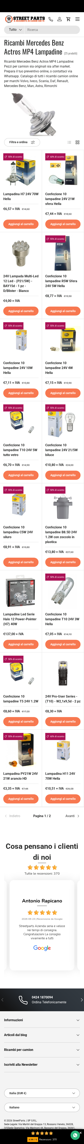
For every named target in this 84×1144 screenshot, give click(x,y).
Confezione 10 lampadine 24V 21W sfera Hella (60, 199)
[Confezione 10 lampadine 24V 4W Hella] (63, 339)
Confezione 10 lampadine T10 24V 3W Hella (62, 619)
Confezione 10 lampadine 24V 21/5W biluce (61, 450)
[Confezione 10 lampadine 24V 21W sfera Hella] (63, 170)
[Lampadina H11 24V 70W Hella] (63, 750)
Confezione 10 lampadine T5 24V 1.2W (20, 698)
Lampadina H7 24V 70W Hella (21, 196)
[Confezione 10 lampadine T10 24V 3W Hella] (63, 591)
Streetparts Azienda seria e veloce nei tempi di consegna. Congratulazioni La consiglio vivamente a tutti (42, 932)
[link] (16, 816)
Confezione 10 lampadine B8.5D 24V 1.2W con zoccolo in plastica (61, 534)
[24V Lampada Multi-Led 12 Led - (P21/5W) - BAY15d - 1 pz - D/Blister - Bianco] (21, 253)
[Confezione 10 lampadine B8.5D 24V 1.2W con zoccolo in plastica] (63, 504)
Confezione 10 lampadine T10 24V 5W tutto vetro (20, 450)
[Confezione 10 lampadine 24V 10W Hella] (21, 339)
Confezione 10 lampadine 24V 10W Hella (18, 368)
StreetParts (19, 1120)
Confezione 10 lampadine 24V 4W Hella (59, 368)
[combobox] (42, 30)
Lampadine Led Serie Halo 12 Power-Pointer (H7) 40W (19, 619)
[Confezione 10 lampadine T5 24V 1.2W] (21, 673)
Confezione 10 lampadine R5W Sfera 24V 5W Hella (61, 281)
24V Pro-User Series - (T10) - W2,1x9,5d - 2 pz (63, 698)
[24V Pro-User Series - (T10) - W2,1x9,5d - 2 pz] (63, 673)
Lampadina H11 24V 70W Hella (60, 776)
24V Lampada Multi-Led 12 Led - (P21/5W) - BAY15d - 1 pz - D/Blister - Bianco (21, 283)
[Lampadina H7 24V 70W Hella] (21, 170)
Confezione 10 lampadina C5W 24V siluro (18, 532)
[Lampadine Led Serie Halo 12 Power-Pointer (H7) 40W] (21, 591)
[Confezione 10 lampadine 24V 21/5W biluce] (63, 422)
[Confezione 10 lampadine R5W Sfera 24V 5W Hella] (63, 253)
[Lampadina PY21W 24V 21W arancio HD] (21, 750)
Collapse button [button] (80, 1132)
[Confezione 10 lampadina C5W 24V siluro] (21, 504)
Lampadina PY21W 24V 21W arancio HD (20, 776)
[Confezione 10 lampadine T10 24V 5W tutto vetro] (21, 422)
